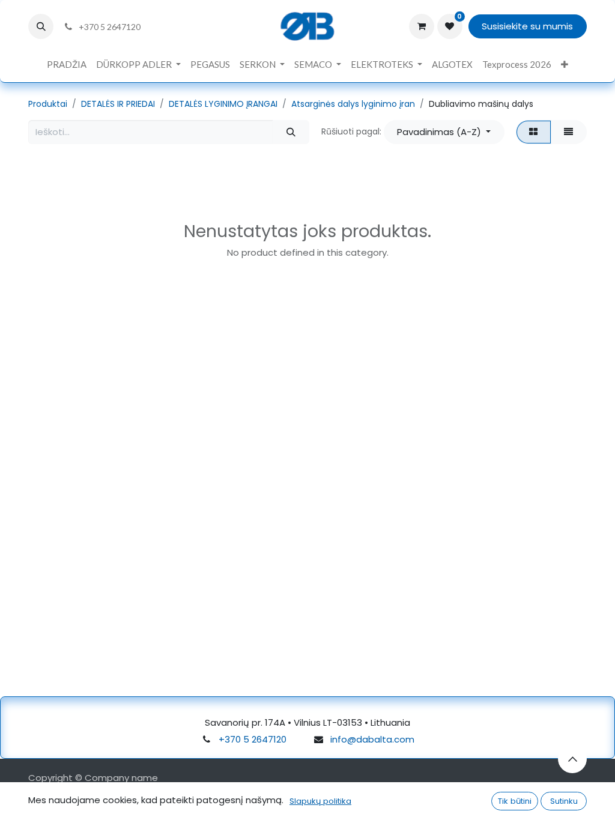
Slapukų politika (320, 801)
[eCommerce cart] (421, 26)
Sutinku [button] (564, 801)
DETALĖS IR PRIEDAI (118, 104)
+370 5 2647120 (252, 739)
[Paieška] (291, 132)
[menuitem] (66, 64)
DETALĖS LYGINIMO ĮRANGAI (223, 104)
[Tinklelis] (533, 132)
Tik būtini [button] (515, 801)
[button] (40, 26)
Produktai (47, 104)
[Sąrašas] (569, 132)
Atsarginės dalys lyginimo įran (353, 104)
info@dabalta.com (372, 739)
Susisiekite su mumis (527, 26)
